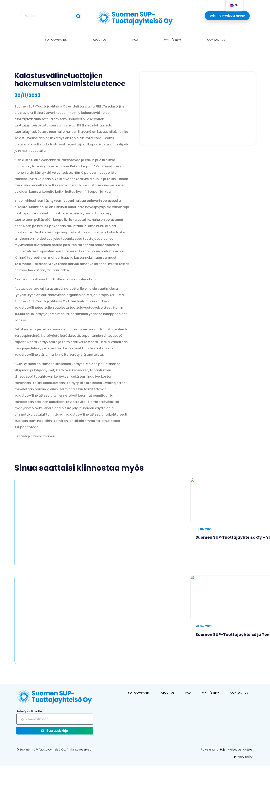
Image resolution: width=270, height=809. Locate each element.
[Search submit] (78, 16)
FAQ (135, 40)
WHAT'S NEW (172, 40)
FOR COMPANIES (56, 40)
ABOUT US (99, 40)
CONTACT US (216, 40)
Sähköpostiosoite (29, 711)
